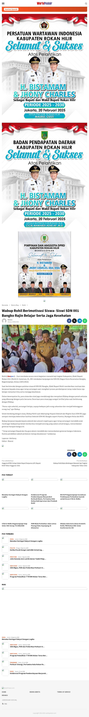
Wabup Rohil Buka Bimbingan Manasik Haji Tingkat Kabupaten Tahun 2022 (70, 463)
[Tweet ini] (74, 320)
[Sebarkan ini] (69, 320)
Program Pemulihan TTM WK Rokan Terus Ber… (28, 577)
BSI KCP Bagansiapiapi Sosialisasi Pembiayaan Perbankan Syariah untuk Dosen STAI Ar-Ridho (73, 497)
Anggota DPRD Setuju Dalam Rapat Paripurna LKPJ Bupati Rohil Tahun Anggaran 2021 (21, 463)
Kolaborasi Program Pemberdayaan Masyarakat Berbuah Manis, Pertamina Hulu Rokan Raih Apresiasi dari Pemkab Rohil (44, 499)
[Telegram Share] (79, 320)
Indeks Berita (35, 692)
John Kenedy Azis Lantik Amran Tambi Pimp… (28, 559)
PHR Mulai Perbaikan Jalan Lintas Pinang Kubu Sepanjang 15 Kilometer (43, 526)
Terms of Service (63, 692)
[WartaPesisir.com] (44, 3)
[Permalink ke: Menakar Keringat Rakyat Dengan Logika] (15, 485)
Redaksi (5, 695)
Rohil (12, 539)
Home (4, 692)
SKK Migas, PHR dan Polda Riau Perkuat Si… (27, 568)
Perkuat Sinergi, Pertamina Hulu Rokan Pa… (27, 664)
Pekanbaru (13, 662)
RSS (6, 704)
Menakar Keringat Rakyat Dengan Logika (26, 541)
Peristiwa (13, 557)
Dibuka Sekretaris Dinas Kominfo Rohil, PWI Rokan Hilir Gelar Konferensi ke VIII (73, 526)
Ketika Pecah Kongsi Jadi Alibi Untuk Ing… (26, 550)
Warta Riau (13, 566)
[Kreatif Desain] (3, 445)
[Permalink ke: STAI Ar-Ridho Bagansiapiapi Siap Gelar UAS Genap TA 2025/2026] (15, 514)
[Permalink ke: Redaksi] (4, 321)
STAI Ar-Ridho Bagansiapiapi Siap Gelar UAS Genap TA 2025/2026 (14, 525)
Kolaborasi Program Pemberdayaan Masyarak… (28, 673)
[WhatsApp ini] (85, 320)
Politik (12, 548)
